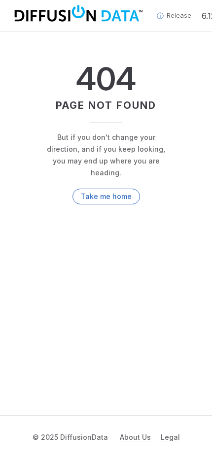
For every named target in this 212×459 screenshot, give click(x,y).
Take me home (106, 196)
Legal (170, 437)
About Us (135, 437)
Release (179, 15)
